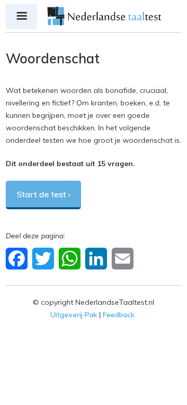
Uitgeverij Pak (73, 314)
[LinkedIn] (97, 258)
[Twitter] (44, 258)
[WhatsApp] (71, 258)
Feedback (119, 314)
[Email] (124, 258)
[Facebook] (18, 258)
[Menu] (21, 16)
